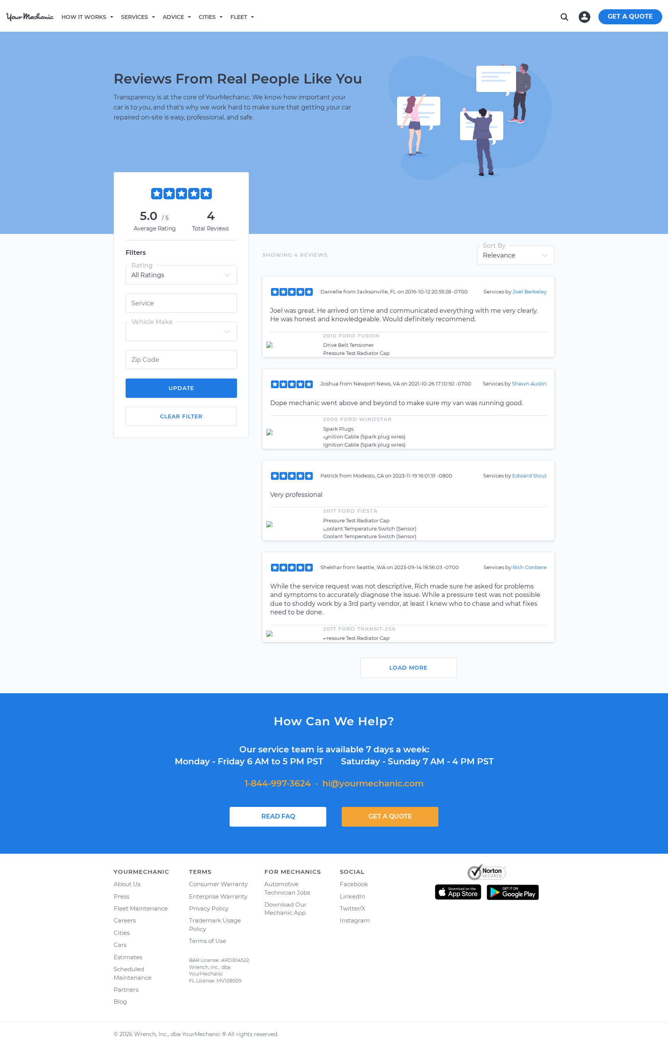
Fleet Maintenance (141, 908)
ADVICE (173, 17)
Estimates (128, 957)
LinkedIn (352, 896)
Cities (207, 17)
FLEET (238, 17)
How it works (83, 17)
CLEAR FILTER (181, 416)
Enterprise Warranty (218, 896)
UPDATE (181, 388)
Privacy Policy (208, 908)
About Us (127, 884)
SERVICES (134, 17)
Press (121, 896)
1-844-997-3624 (278, 783)
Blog (120, 1001)
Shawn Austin (529, 383)
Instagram (355, 920)
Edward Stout (529, 475)
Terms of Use (207, 941)
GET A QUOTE (630, 16)
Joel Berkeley (530, 291)
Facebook (354, 884)
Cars (120, 944)
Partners (126, 989)
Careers (125, 920)
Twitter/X (352, 908)
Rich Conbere (530, 567)
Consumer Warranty (218, 884)
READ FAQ (278, 816)
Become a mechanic (293, 16)
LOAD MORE (408, 667)
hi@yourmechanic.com (373, 783)
